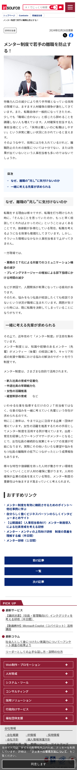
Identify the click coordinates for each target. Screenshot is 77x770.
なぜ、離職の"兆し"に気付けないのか (35, 180)
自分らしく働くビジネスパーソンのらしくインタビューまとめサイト (39, 516)
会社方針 (12, 739)
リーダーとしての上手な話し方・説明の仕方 (34, 652)
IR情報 (31, 735)
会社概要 (12, 735)
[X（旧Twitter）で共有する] (65, 35)
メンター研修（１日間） (22, 540)
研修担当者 (37, 15)
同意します (38, 764)
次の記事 (38, 581)
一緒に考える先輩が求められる (31, 186)
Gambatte (23, 15)
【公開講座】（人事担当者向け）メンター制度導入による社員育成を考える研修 (38, 524)
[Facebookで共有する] (71, 35)
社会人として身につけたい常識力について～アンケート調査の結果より (38, 643)
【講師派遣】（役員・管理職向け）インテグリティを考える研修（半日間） (39, 617)
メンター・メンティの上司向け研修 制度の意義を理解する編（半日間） (39, 533)
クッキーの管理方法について (49, 751)
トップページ (9, 15)
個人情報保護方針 (38, 739)
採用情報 (53, 735)
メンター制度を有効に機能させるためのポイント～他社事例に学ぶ (39, 507)
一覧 (38, 571)
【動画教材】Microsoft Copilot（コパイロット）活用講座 (39, 627)
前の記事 (38, 560)
